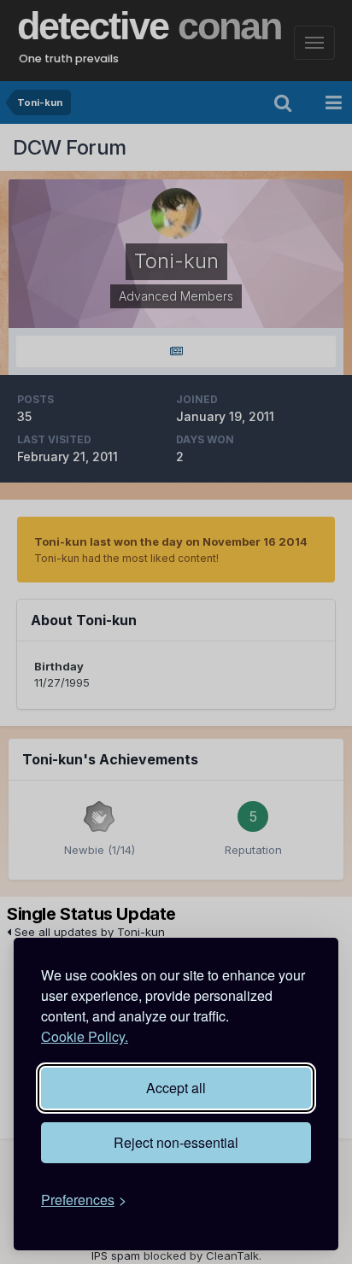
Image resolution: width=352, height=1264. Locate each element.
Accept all (176, 1087)
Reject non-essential (176, 1142)
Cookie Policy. (84, 1036)
